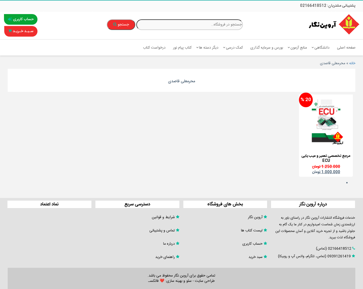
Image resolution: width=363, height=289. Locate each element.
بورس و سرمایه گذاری (266, 48)
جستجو (123, 24)
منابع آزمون (298, 48)
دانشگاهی (322, 48)
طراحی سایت (205, 281)
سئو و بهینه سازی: (178, 281)
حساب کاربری (22, 19)
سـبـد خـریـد (22, 31)
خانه (352, 63)
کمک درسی (234, 48)
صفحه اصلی (346, 48)
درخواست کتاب (154, 48)
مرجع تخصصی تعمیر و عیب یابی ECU (325, 158)
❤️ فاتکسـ (156, 281)
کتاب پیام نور (182, 48)
